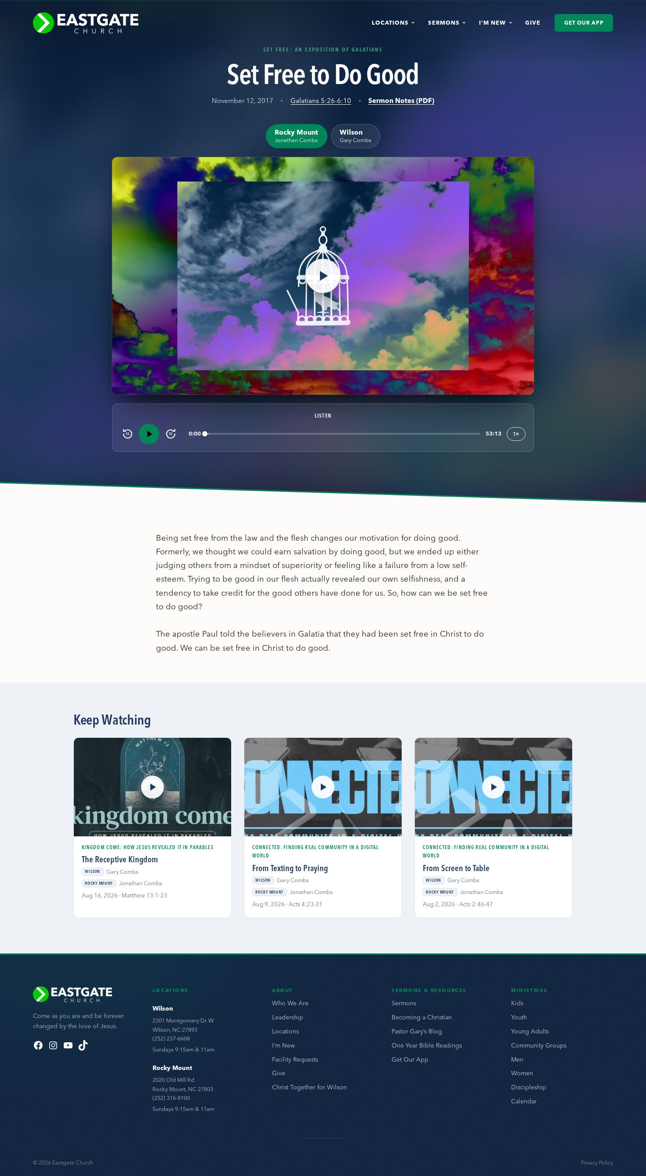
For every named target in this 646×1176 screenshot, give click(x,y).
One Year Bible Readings (427, 1045)
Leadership (287, 1017)
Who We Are (290, 1003)
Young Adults (530, 1031)
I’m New (283, 1045)
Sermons (444, 22)
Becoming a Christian (422, 1017)
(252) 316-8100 (171, 1097)
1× (516, 433)
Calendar (524, 1101)
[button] (323, 276)
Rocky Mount (172, 1068)
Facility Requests (295, 1059)
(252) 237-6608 (171, 1038)
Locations (390, 22)
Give (533, 22)
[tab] (296, 136)
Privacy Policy (597, 1162)
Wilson (162, 1008)
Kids (517, 1003)
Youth (519, 1017)
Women (522, 1073)
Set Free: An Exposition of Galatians (323, 49)
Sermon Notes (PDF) (401, 100)
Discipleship (528, 1087)
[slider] (342, 434)
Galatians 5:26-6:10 (320, 100)
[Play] (149, 434)
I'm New (492, 22)
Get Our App (583, 22)
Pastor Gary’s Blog (417, 1031)
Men (517, 1059)
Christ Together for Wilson (309, 1087)
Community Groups (538, 1045)
